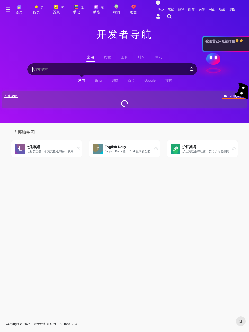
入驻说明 (11, 96)
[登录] (158, 16)
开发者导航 (38, 324)
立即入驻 (236, 96)
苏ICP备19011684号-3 (61, 324)
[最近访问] (158, 2)
